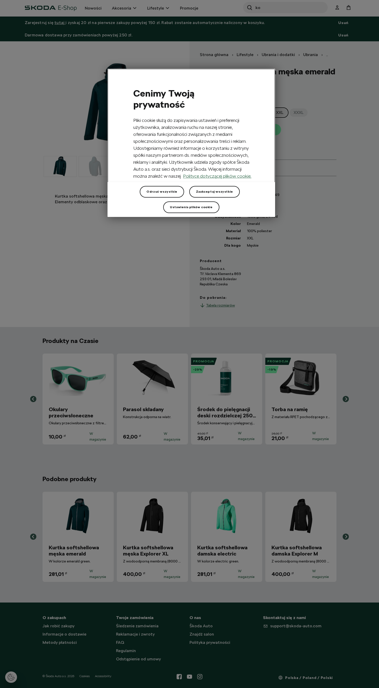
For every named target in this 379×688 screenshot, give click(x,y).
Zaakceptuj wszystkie (214, 191)
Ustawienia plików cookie (191, 207)
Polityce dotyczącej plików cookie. (217, 176)
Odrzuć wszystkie (161, 191)
